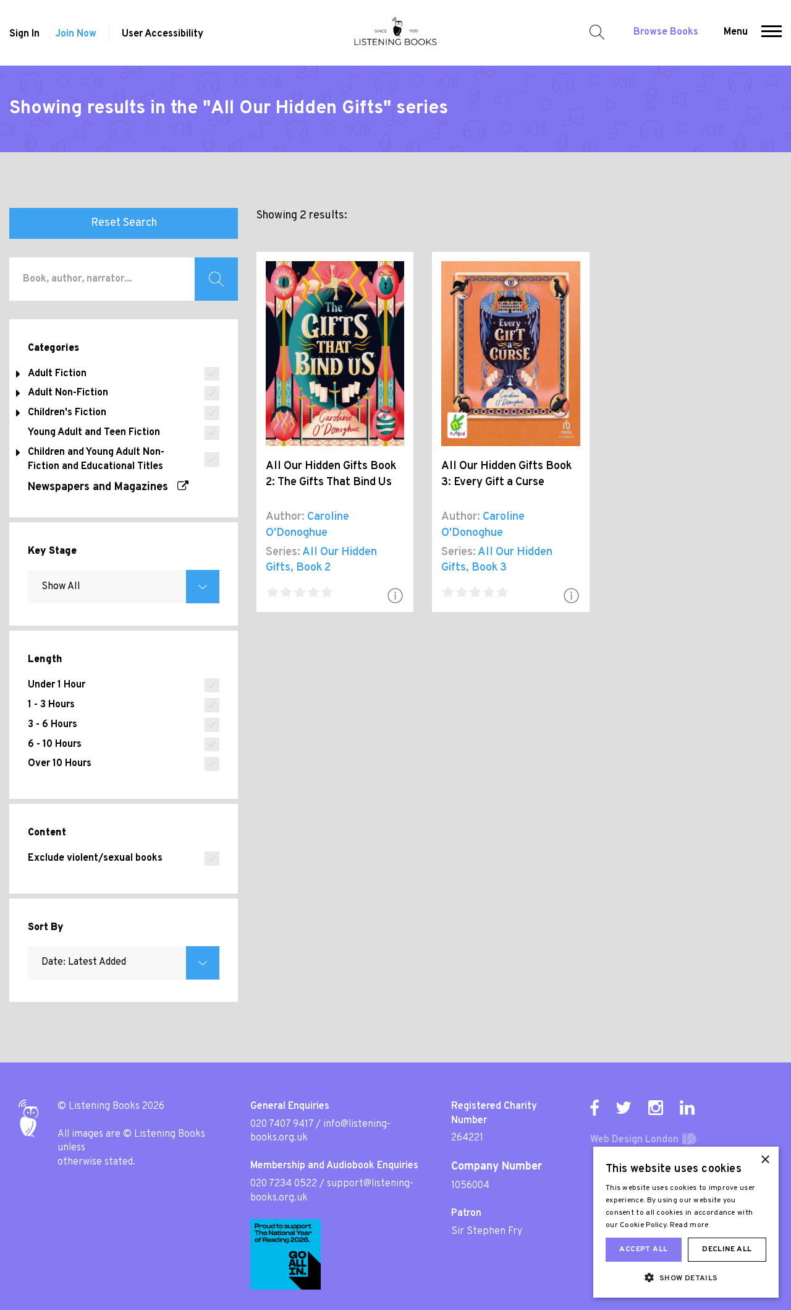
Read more (689, 1225)
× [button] (764, 1160)
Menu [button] (736, 32)
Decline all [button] (726, 1249)
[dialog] (686, 1222)
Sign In (24, 34)
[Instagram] (655, 1107)
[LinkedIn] (687, 1107)
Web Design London (634, 1140)
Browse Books (665, 32)
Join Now (75, 34)
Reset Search (124, 223)
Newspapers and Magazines (102, 487)
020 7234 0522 (283, 1184)
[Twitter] (623, 1107)
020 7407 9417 (281, 1124)
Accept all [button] (643, 1249)
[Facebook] (594, 1108)
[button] (771, 32)
